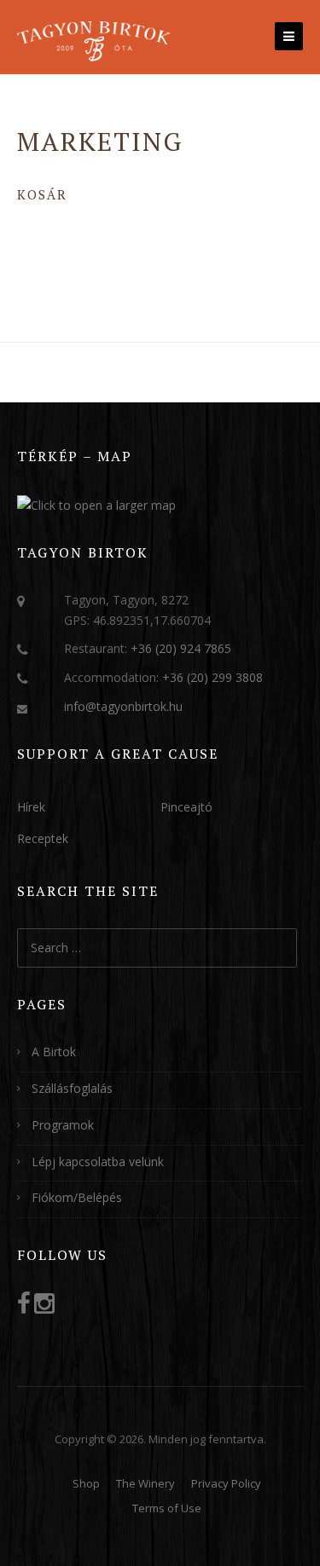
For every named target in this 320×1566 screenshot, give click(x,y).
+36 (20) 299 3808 (212, 677)
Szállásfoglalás (72, 1088)
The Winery (145, 1483)
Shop (86, 1483)
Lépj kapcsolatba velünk (98, 1161)
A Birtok (54, 1051)
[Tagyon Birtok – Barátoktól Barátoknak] (94, 39)
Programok (63, 1125)
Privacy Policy (226, 1483)
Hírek (31, 807)
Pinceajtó (186, 807)
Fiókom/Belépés (77, 1197)
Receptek (42, 838)
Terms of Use (166, 1508)
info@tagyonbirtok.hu (123, 706)
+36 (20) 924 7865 (181, 648)
